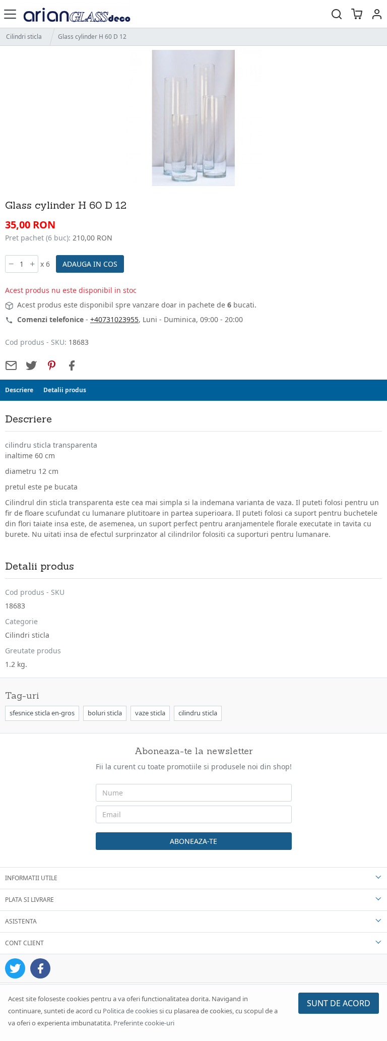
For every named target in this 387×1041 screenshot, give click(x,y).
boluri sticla (105, 712)
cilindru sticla (197, 712)
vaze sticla (150, 712)
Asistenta (21, 921)
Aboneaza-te (193, 841)
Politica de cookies (130, 1010)
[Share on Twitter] (31, 365)
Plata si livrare (29, 899)
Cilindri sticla (24, 36)
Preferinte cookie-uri (143, 1022)
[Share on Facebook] (72, 365)
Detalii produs (64, 390)
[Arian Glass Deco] (75, 14)
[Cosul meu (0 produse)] (357, 14)
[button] (377, 14)
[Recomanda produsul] (11, 365)
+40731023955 (114, 319)
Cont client (24, 943)
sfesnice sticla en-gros (42, 712)
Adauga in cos (89, 264)
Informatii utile (31, 878)
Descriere (19, 390)
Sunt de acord (338, 1003)
